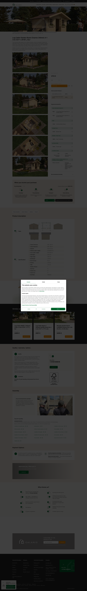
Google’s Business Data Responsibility (29, 305)
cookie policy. (41, 291)
